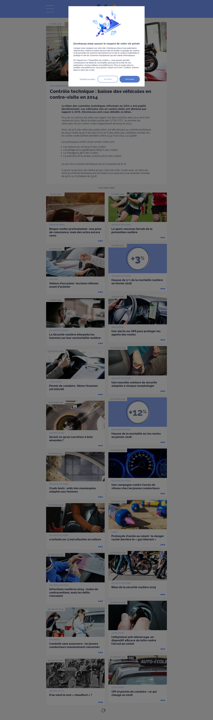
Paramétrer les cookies (87, 79)
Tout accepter (129, 79)
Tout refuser (108, 79)
